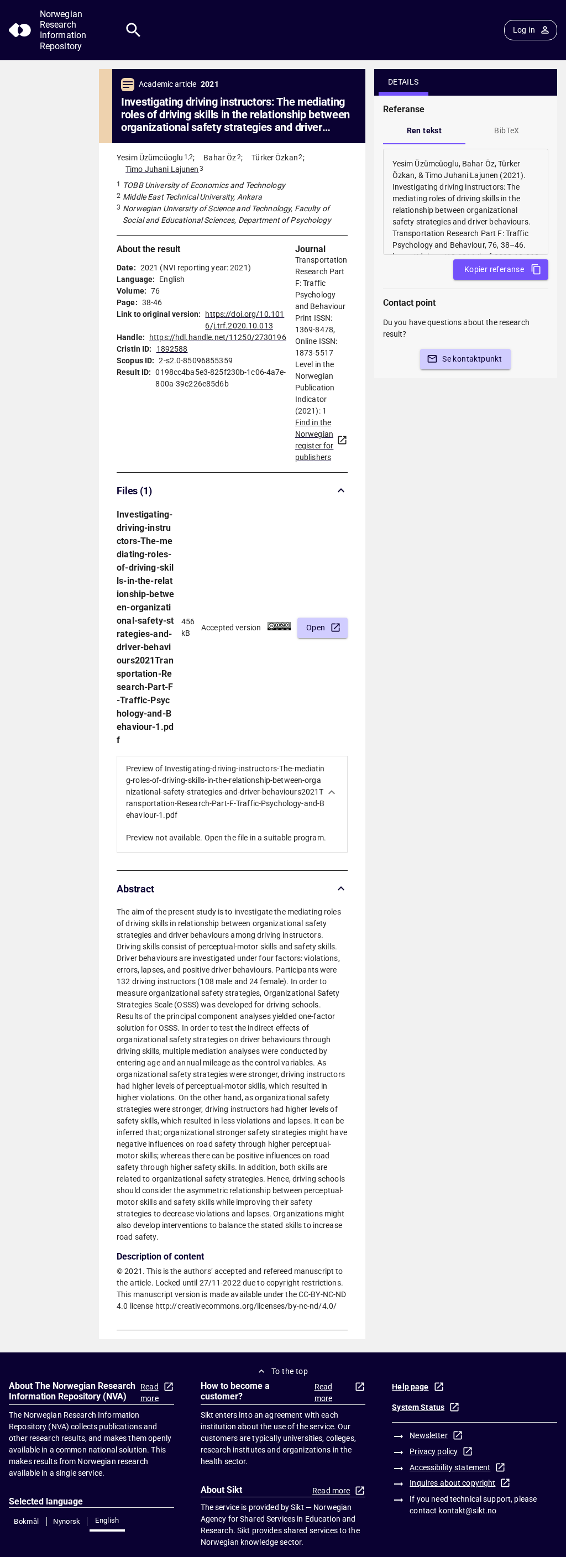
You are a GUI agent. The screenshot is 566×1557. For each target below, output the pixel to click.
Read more (149, 1392)
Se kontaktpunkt (472, 358)
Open (316, 627)
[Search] (133, 30)
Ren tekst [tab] (424, 130)
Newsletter (428, 1435)
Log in (524, 29)
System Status (418, 1407)
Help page (410, 1386)
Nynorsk (67, 1521)
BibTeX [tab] (506, 130)
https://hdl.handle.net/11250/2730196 (217, 337)
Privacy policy (434, 1451)
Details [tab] (403, 81)
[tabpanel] (465, 202)
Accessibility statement (450, 1467)
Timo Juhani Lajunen (162, 169)
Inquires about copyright (452, 1482)
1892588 (172, 348)
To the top (289, 1371)
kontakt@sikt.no (467, 1510)
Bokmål (26, 1521)
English (107, 1520)
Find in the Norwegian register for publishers (314, 440)
